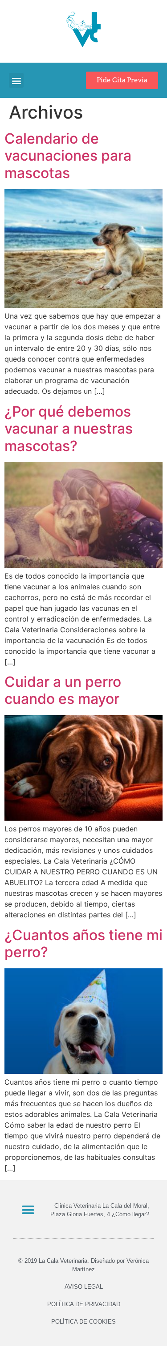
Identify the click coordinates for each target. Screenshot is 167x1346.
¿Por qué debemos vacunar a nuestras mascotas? (68, 429)
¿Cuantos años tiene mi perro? (83, 943)
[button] (16, 80)
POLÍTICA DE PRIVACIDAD (83, 1304)
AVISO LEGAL (84, 1286)
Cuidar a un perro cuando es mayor (62, 690)
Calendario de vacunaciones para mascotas (67, 156)
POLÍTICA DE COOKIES (83, 1321)
